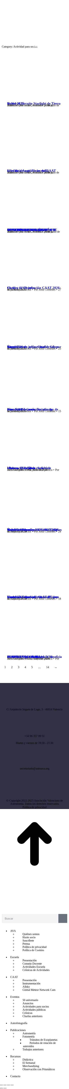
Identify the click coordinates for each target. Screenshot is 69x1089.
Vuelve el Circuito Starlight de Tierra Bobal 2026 (34, 103)
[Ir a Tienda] (34, 877)
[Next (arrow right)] (5, 1088)
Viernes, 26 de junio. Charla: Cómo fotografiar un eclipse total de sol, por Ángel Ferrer (34, 347)
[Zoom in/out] (12, 1085)
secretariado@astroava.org (34, 768)
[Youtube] (49, 789)
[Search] (62, 918)
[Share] (5, 1085)
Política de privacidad (34, 807)
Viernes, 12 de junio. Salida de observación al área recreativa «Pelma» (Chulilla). (29, 468)
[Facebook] (20, 789)
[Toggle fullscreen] (8, 1085)
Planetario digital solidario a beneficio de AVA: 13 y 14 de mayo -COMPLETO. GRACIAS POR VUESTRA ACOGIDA (34, 657)
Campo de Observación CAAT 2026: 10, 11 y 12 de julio (34, 288)
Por (30, 105)
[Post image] (34, 93)
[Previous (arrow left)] (1, 1088)
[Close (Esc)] (1, 1085)
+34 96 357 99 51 (35, 736)
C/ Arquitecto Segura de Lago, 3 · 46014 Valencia (34, 709)
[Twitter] (39, 789)
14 (47, 667)
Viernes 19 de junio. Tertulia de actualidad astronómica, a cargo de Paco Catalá (32, 409)
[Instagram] (29, 789)
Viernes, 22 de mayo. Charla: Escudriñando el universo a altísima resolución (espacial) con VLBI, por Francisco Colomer (33, 597)
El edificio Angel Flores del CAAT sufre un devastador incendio (31, 171)
